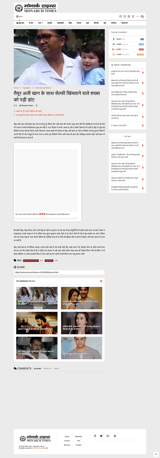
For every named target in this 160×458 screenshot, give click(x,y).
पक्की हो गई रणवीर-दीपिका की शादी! (29, 111)
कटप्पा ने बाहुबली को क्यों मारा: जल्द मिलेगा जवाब (35, 329)
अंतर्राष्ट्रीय (60, 23)
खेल (105, 23)
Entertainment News (43, 88)
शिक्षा (70, 23)
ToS (78, 441)
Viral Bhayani (34, 219)
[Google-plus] (129, 16)
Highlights (27, 88)
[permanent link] (37, 105)
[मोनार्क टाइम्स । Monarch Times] (40, 17)
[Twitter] (125, 16)
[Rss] (133, 16)
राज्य (39, 23)
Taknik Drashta (39, 448)
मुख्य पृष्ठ (21, 23)
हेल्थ (87, 23)
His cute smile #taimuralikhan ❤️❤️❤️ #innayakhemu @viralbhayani (42, 214)
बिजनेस (96, 23)
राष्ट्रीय (49, 23)
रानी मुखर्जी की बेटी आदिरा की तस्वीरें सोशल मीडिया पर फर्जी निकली (40, 115)
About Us (67, 445)
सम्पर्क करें (124, 23)
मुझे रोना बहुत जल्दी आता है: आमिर (75, 354)
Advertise (78, 436)
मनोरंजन (113, 23)
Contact (78, 445)
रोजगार (79, 23)
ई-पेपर (31, 23)
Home (16, 88)
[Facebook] (121, 16)
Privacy (67, 441)
